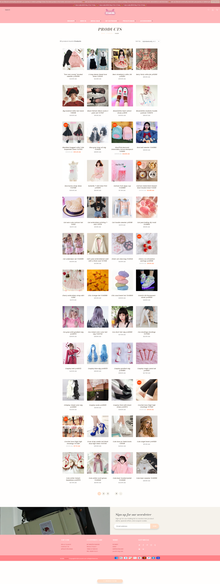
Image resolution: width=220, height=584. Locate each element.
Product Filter (111, 581)
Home (103, 33)
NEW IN (83, 21)
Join (154, 526)
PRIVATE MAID (129, 21)
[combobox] (151, 41)
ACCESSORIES (146, 21)
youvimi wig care (118, 551)
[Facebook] (143, 545)
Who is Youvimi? (66, 544)
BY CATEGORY (112, 21)
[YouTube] (139, 549)
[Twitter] (139, 545)
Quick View (73, 59)
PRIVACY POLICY (91, 547)
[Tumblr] (155, 545)
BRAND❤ (71, 21)
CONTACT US (65, 547)
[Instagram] (151, 545)
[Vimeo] (143, 549)
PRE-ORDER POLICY (92, 551)
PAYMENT (115, 544)
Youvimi (66, 558)
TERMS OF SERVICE (92, 549)
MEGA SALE (95, 21)
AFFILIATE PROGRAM (67, 549)
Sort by (138, 41)
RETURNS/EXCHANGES (93, 544)
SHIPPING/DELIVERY (118, 549)
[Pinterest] (147, 545)
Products (110, 33)
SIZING (114, 547)
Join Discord (215, 2)
